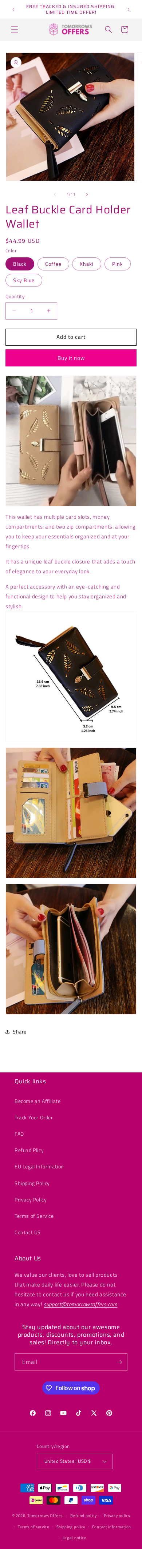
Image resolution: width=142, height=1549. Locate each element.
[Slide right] (87, 194)
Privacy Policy (31, 1199)
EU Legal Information (39, 1166)
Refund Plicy (29, 1150)
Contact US (28, 1232)
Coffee (53, 264)
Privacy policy (117, 1515)
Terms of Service (34, 1216)
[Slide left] (55, 194)
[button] (15, 29)
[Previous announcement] (13, 9)
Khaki (87, 264)
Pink (117, 264)
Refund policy (83, 1515)
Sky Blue (24, 280)
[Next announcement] (129, 9)
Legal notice (74, 1538)
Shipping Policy (32, 1183)
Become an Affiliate (37, 1101)
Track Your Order (34, 1117)
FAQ (19, 1133)
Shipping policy (71, 1527)
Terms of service (34, 1527)
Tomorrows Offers (44, 1515)
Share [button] (20, 1031)
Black (20, 264)
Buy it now (71, 358)
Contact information (111, 1527)
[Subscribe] (119, 1362)
